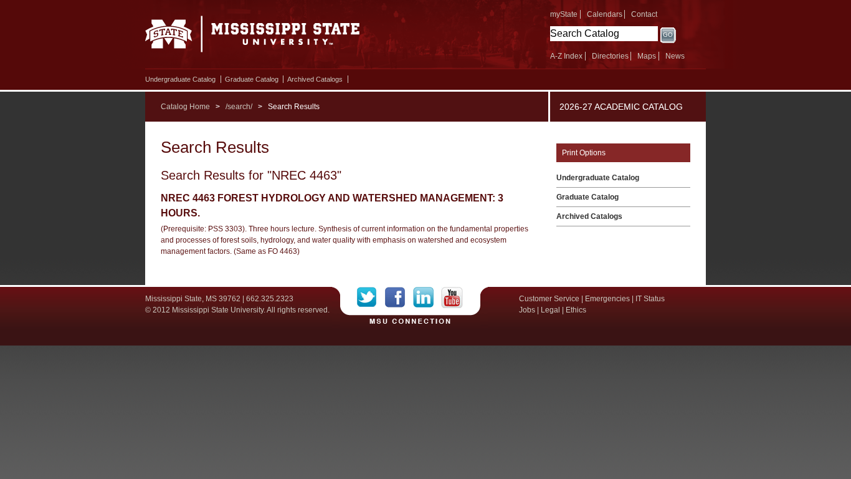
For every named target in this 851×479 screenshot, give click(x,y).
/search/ (239, 106)
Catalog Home (185, 106)
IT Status (650, 298)
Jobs (527, 310)
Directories (610, 56)
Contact (644, 14)
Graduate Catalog (251, 79)
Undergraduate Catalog (180, 79)
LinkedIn (427, 297)
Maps (646, 56)
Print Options (584, 152)
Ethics (576, 310)
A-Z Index (566, 56)
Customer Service (549, 298)
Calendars (604, 14)
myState (564, 14)
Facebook (399, 297)
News (675, 56)
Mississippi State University (252, 37)
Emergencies (607, 298)
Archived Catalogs (315, 79)
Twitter (371, 297)
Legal (550, 310)
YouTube (452, 297)
